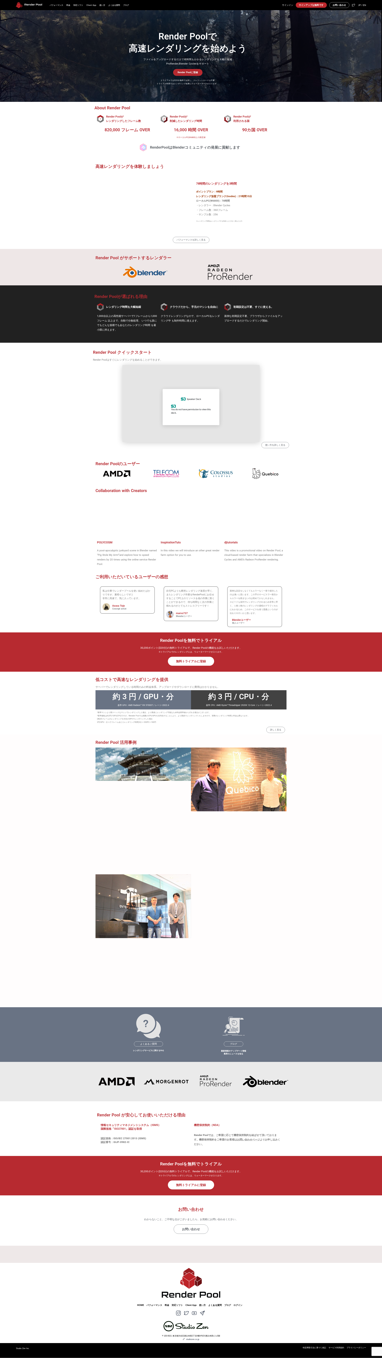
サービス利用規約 (336, 1348)
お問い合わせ (339, 5)
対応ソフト (78, 5)
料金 (68, 5)
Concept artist (119, 609)
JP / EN (362, 5)
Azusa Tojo (118, 605)
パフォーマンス (56, 5)
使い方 (102, 5)
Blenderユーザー (184, 616)
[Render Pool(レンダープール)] (29, 5)
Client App (91, 5)
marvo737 (182, 613)
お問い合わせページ (248, 1139)
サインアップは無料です (311, 5)
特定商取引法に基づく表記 (314, 1348)
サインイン (287, 5)
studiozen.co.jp (192, 1339)
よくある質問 (114, 5)
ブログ (126, 5)
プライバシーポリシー (356, 1348)
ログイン (238, 1305)
